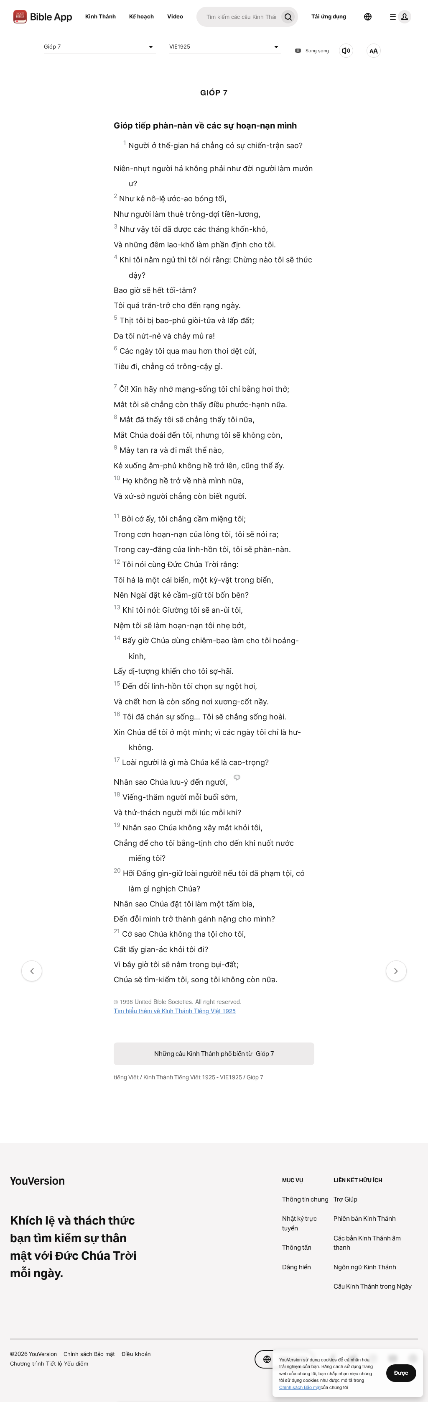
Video (175, 16)
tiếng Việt (126, 1077)
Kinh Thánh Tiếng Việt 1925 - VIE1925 (192, 1077)
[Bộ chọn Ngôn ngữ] (367, 16)
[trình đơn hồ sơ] (399, 16)
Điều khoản (136, 1354)
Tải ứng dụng (328, 16)
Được (401, 1372)
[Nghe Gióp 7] (346, 51)
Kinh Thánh (100, 16)
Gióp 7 (52, 46)
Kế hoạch (141, 16)
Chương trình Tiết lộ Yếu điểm (49, 1363)
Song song (317, 51)
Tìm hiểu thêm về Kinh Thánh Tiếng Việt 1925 (175, 1011)
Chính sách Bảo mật (89, 1354)
